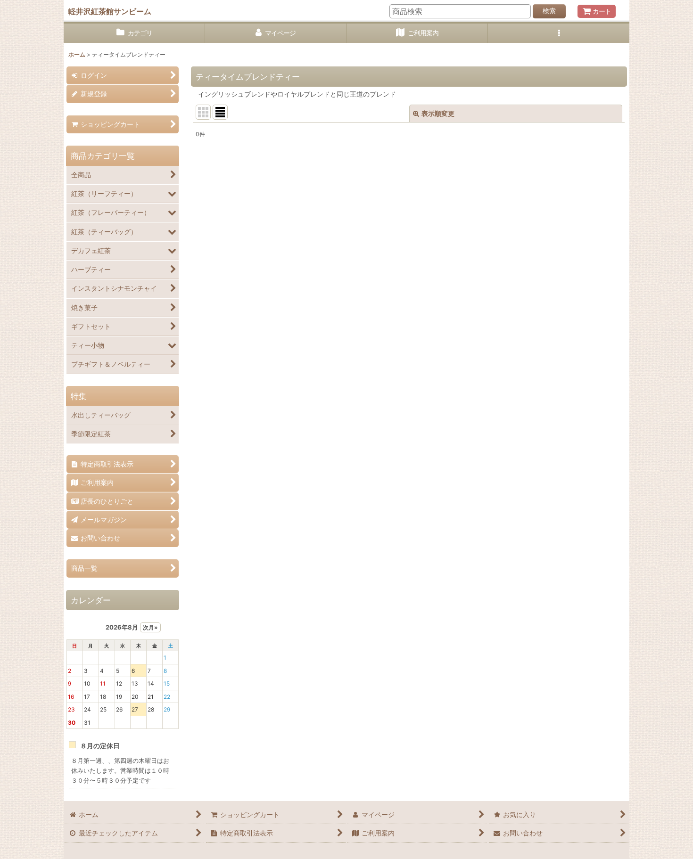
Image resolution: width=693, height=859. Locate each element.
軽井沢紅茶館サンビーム (109, 11)
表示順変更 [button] (437, 113)
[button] (558, 33)
